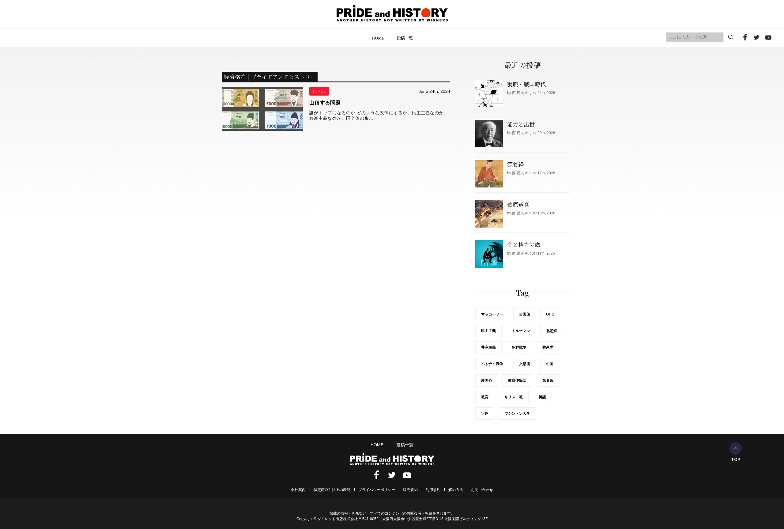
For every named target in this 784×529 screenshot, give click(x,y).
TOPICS (319, 91)
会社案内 (298, 490)
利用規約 (433, 490)
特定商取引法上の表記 (332, 490)
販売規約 (410, 490)
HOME (378, 38)
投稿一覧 (405, 38)
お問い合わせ (482, 490)
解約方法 (455, 490)
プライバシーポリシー (376, 490)
